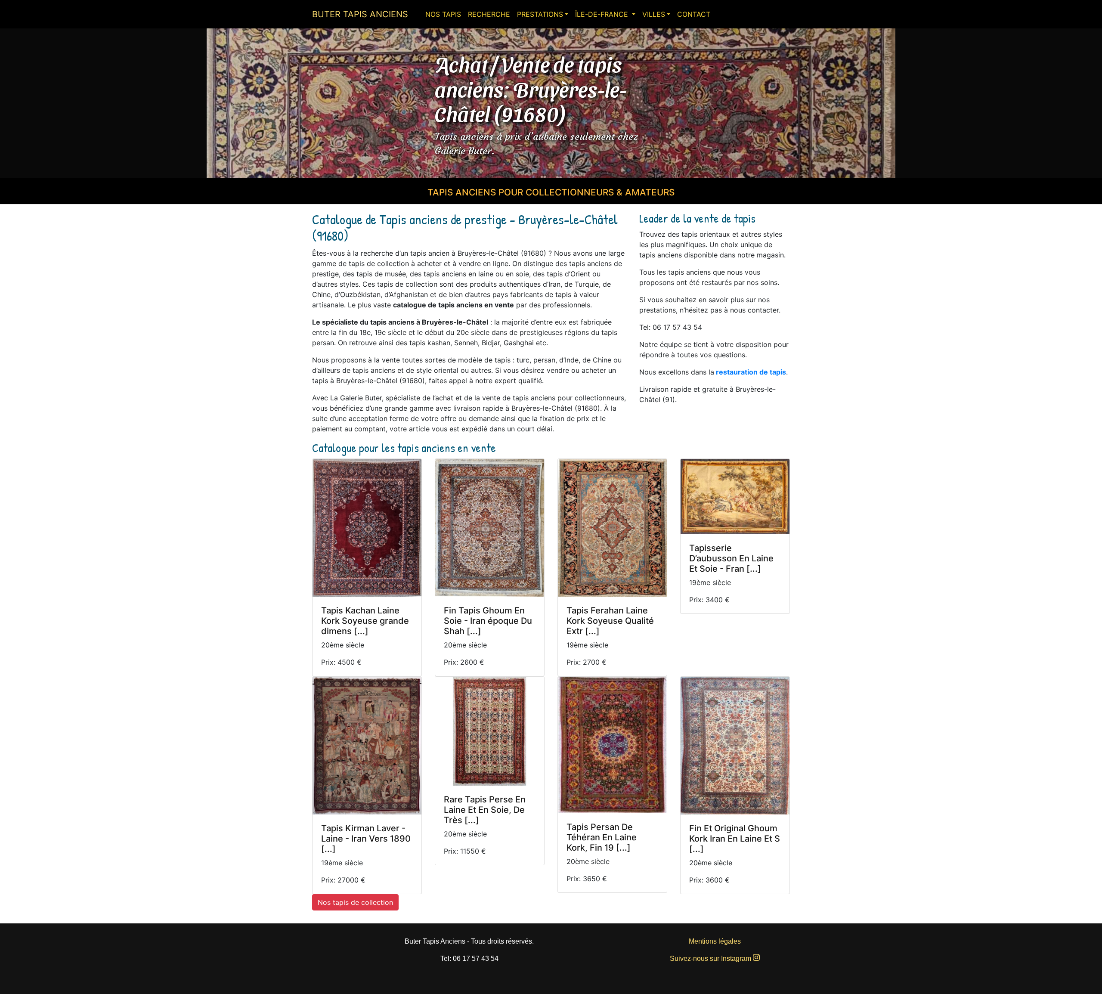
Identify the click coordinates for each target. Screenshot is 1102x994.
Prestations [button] (540, 14)
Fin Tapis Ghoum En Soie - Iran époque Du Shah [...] (488, 620)
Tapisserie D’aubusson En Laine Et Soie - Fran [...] (731, 558)
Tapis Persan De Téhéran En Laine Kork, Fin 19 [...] (601, 837)
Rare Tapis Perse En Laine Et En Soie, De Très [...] (485, 809)
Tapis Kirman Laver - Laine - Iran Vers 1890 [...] (366, 838)
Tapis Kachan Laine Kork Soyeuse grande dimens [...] (365, 620)
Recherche (489, 14)
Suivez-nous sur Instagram (711, 958)
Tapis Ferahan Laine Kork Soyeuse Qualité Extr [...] (610, 620)
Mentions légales (715, 941)
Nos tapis (443, 14)
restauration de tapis (751, 372)
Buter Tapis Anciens (360, 14)
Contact (693, 14)
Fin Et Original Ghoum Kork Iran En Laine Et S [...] (734, 838)
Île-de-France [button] (602, 14)
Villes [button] (653, 14)
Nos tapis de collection (355, 902)
